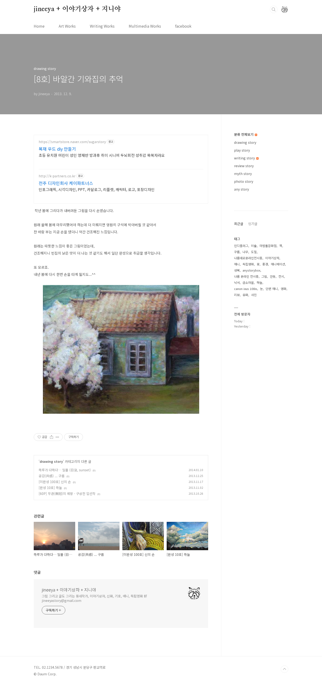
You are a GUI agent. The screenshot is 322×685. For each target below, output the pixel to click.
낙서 (237, 282)
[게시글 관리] (57, 437)
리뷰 (237, 295)
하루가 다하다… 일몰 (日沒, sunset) (65, 470)
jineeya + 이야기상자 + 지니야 (77, 9)
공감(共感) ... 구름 (52, 475)
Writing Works (102, 26)
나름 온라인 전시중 (246, 276)
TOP (284, 669)
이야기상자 (272, 258)
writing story (245, 158)
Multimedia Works (145, 26)
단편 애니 (272, 288)
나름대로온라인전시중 (248, 258)
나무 (245, 252)
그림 (264, 276)
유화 (245, 295)
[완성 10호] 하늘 (50, 487)
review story (244, 165)
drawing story (51, 461)
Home (39, 26)
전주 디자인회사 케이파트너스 (66, 183)
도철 (254, 252)
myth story (243, 173)
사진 (254, 295)
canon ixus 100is (245, 288)
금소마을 (248, 282)
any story (241, 189)
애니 (237, 264)
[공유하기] (51, 437)
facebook (183, 26)
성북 (237, 270)
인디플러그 (241, 245)
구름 (237, 252)
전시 (281, 276)
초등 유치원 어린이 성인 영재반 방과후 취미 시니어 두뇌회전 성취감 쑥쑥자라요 (102, 155)
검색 (273, 9)
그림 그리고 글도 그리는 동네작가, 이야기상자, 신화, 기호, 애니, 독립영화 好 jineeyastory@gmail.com (94, 598)
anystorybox (251, 270)
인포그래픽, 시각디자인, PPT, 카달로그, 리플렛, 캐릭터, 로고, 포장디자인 (97, 189)
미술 (254, 245)
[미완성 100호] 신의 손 (55, 481)
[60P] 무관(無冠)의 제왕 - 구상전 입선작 (67, 493)
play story (242, 150)
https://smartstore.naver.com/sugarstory (72, 142)
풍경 (265, 264)
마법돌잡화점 (268, 245)
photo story (243, 181)
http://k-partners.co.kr (57, 176)
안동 (273, 276)
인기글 (252, 223)
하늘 (259, 282)
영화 (283, 288)
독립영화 (248, 264)
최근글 (238, 223)
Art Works (67, 26)
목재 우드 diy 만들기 (57, 149)
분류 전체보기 (244, 134)
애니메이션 (278, 264)
